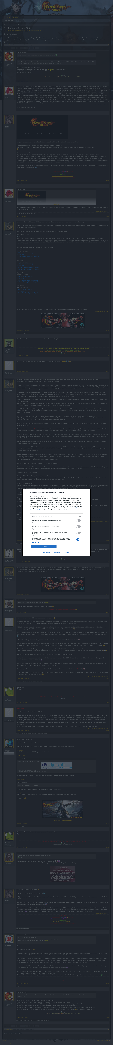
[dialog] (56, 522)
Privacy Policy (66, 552)
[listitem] (56, 517)
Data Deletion (46, 552)
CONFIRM (44, 546)
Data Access (56, 552)
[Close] (87, 492)
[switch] (78, 520)
